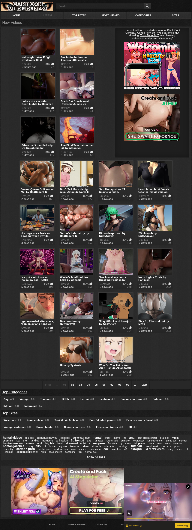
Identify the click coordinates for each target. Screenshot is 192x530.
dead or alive (55, 452)
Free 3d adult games (105, 420)
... (135, 384)
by (121, 443)
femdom (112, 443)
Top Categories (14, 392)
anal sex (29, 438)
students (96, 446)
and (89, 440)
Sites (175, 15)
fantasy (99, 440)
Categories (143, 15)
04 (88, 384)
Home (16, 15)
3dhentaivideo (81, 437)
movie (117, 437)
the (25, 440)
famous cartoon (155, 440)
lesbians (177, 443)
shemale (8, 440)
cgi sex (63, 446)
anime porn (97, 443)
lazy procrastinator (147, 438)
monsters (116, 449)
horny (171, 449)
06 (104, 384)
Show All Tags (96, 456)
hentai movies (13, 443)
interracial (109, 446)
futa (18, 440)
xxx (80, 452)
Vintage (27, 399)
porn (176, 446)
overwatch (138, 440)
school (183, 440)
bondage (123, 446)
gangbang (70, 452)
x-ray (30, 446)
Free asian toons (109, 427)
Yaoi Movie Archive (69, 420)
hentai (97, 437)
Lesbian (107, 399)
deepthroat (151, 446)
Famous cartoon (134, 399)
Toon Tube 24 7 (149, 35)
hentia (52, 446)
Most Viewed (110, 15)
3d (126, 448)
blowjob (136, 448)
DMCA (123, 524)
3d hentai (77, 440)
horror (151, 443)
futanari (136, 446)
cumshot (125, 440)
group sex (171, 440)
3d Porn (11, 405)
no (125, 437)
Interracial (33, 405)
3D (133, 427)
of (45, 446)
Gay (9, 399)
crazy (107, 437)
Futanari (161, 399)
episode (65, 437)
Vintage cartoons (17, 427)
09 (127, 384)
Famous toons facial (142, 420)
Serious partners (77, 427)
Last (144, 384)
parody (82, 449)
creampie (112, 440)
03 (80, 384)
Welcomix (12, 420)
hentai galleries (13, 446)
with (43, 451)
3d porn (139, 443)
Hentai (87, 399)
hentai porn (44, 448)
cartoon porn (25, 448)
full (186, 449)
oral (39, 443)
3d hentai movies (47, 437)
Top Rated (79, 15)
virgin (175, 437)
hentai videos (12, 437)
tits (38, 446)
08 (119, 384)
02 (72, 384)
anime (30, 443)
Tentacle (48, 399)
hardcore (47, 440)
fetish (159, 443)
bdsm (85, 446)
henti (60, 443)
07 (111, 384)
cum (73, 449)
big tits (49, 443)
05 (96, 384)
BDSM (68, 399)
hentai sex (91, 451)
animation (62, 440)
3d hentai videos (155, 448)
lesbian (9, 451)
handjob (34, 440)
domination (94, 449)
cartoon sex (61, 448)
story (128, 443)
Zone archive (38, 420)
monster (166, 446)
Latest (47, 15)
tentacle (74, 446)
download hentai (76, 443)
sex (106, 448)
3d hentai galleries (27, 451)
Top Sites (10, 413)
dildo (167, 443)
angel (179, 449)
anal (132, 437)
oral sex (164, 437)
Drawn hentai (47, 427)
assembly (8, 449)
